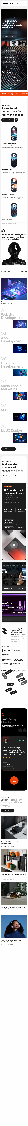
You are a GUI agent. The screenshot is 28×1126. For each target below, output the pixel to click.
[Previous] (20, 730)
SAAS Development (8, 57)
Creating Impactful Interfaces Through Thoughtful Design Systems (11, 941)
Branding (19, 607)
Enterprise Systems (10, 525)
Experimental (8, 527)
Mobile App (19, 579)
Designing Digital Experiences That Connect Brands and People (12, 842)
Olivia (4, 846)
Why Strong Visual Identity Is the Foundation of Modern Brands (13, 908)
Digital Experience (17, 612)
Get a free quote (8, 120)
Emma (4, 912)
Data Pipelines (8, 522)
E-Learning (9, 582)
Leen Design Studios (9, 619)
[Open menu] (24, 3)
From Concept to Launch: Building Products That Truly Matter (14, 875)
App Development (8, 54)
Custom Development (9, 61)
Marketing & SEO (7, 65)
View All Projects (7, 476)
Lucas (4, 945)
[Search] (18, 3)
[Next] (25, 730)
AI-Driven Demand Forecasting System (14, 491)
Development (18, 610)
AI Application (9, 520)
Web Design (11, 607)
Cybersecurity (9, 579)
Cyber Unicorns (8, 588)
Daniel (4, 879)
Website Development (9, 50)
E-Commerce (19, 582)
